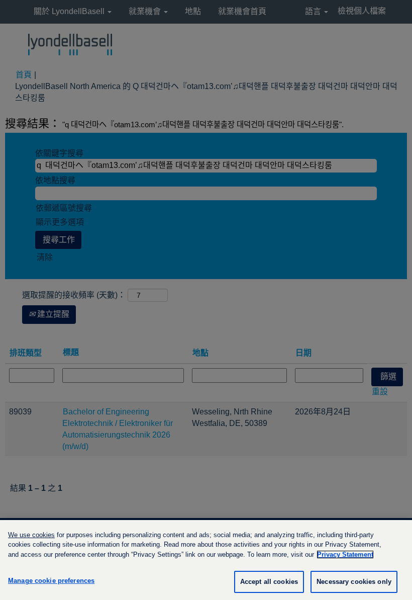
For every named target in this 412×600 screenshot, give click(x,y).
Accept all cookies (269, 581)
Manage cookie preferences (51, 580)
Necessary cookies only (354, 581)
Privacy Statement (345, 554)
